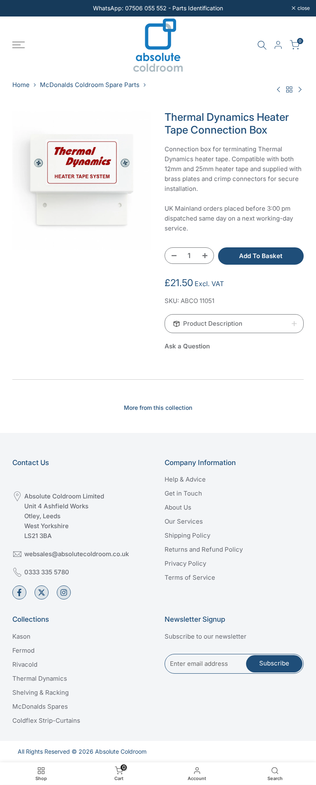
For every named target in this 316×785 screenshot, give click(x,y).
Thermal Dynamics (39, 678)
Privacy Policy (185, 563)
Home (21, 85)
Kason (21, 636)
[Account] (278, 45)
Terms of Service (190, 577)
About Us (178, 507)
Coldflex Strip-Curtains (46, 720)
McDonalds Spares (40, 706)
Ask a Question (187, 346)
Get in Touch (183, 493)
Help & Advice (185, 479)
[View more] (158, 8)
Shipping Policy (187, 535)
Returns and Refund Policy (204, 549)
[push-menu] (18, 45)
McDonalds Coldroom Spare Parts (89, 85)
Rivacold (24, 664)
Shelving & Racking (40, 692)
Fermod (23, 650)
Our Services (184, 521)
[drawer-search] (262, 45)
